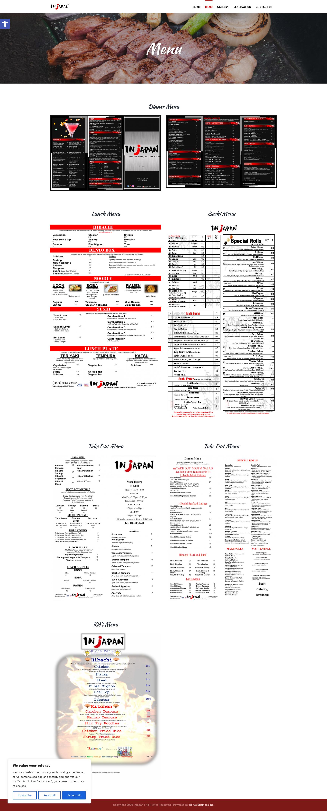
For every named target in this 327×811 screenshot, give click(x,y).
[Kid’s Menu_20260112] (105, 634)
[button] (5, 24)
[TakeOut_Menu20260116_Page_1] (105, 456)
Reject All (50, 795)
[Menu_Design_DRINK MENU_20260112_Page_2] (221, 116)
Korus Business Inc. (201, 804)
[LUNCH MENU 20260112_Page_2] (105, 223)
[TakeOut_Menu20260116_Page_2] (221, 456)
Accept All (74, 795)
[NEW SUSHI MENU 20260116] (221, 223)
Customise (25, 795)
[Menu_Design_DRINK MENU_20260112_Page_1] (105, 116)
